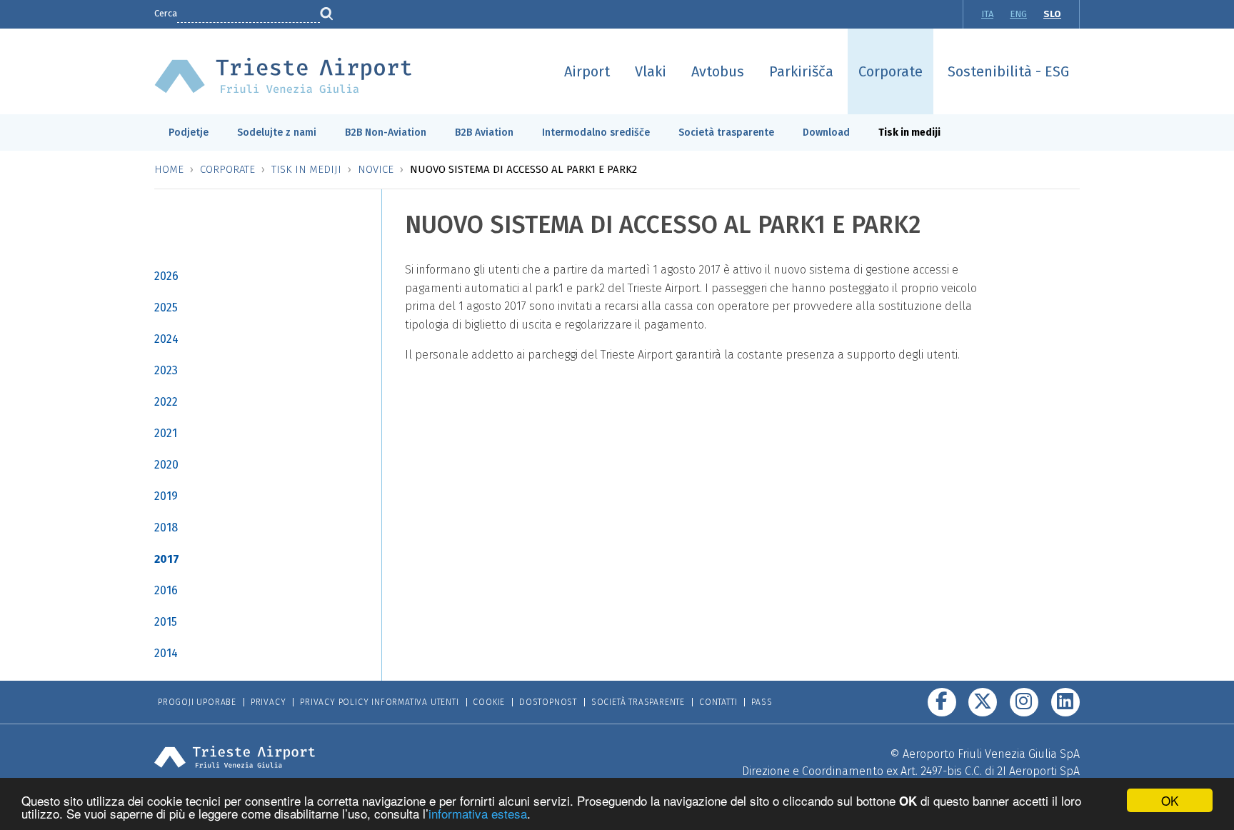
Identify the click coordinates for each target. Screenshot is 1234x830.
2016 (166, 590)
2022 (166, 402)
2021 (165, 433)
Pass (761, 702)
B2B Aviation (484, 132)
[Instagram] (1024, 702)
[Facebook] (942, 702)
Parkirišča (801, 71)
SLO (1052, 14)
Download (826, 132)
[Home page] (283, 74)
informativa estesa (477, 813)
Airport (587, 71)
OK (1169, 800)
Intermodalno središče (596, 132)
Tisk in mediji (909, 132)
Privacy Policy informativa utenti (379, 702)
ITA (987, 14)
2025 (166, 307)
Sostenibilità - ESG (1008, 71)
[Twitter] (982, 702)
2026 (166, 276)
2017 (166, 559)
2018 (166, 527)
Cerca (165, 13)
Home (169, 169)
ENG (1018, 14)
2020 (166, 464)
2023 (166, 370)
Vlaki (650, 71)
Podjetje (189, 132)
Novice (375, 169)
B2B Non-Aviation (385, 132)
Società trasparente (726, 132)
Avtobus (717, 71)
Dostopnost (548, 702)
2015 (165, 622)
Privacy (268, 702)
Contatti (718, 702)
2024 (166, 339)
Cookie (489, 702)
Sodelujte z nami (276, 132)
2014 (166, 653)
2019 (166, 496)
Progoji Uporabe (197, 702)
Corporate (890, 71)
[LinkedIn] (1065, 702)
